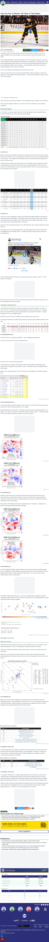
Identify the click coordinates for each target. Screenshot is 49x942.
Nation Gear (41, 2)
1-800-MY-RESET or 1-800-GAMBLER (21, 930)
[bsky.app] (36, 50)
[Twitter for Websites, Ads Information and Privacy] (40, 265)
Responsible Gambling (46, 927)
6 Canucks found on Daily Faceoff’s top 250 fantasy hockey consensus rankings (20, 847)
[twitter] (33, 50)
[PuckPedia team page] (47, 50)
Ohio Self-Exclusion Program (7, 933)
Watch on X (36, 247)
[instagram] (43, 904)
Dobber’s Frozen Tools (8, 638)
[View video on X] (24, 255)
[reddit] (41, 50)
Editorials (14, 2)
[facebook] (30, 50)
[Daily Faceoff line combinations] (44, 50)
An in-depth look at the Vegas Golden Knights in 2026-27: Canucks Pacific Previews (21, 841)
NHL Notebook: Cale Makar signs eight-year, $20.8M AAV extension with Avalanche (20, 849)
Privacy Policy (35, 927)
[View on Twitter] (40, 239)
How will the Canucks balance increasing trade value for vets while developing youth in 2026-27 (23, 846)
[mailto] (39, 50)
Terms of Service (40, 927)
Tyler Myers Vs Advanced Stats (10, 97)
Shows (20, 2)
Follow (19, 240)
